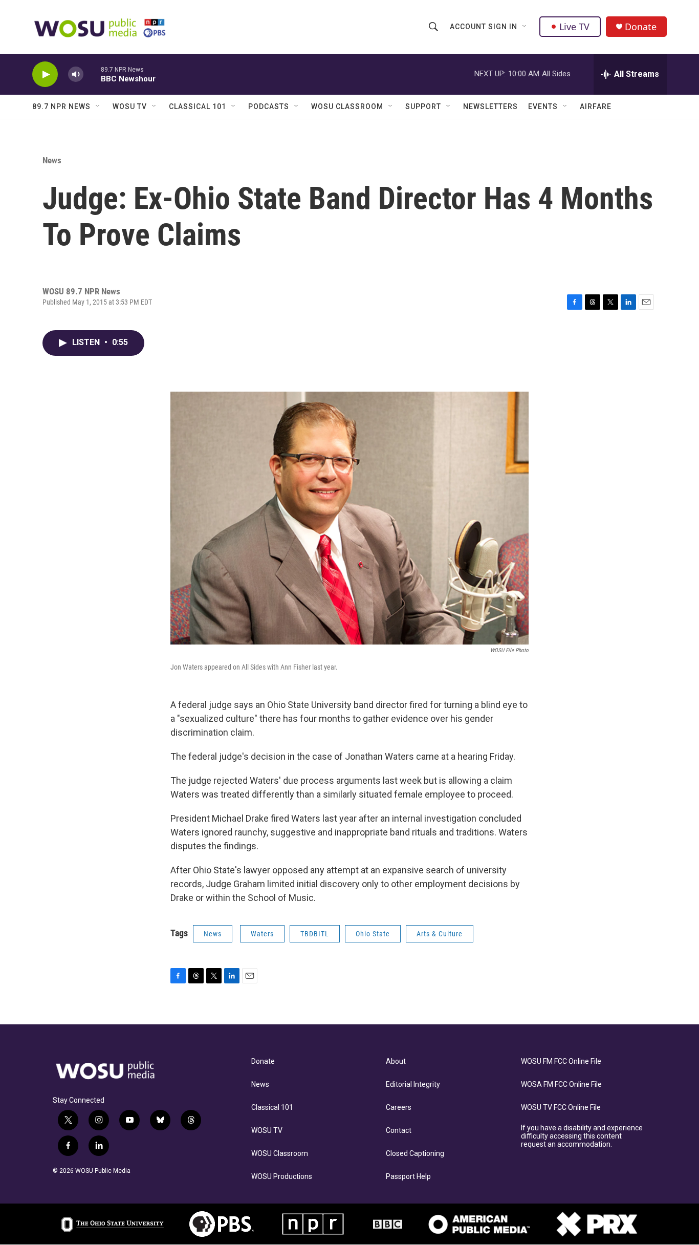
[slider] (92, 74)
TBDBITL (314, 934)
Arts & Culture (440, 934)
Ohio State (373, 934)
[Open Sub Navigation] (525, 27)
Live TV (574, 26)
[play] (45, 74)
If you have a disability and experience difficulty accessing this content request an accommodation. (582, 1136)
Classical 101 (197, 106)
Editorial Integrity (413, 1084)
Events (543, 106)
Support (423, 106)
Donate (641, 27)
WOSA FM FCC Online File (561, 1084)
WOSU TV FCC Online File (561, 1107)
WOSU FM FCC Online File (561, 1061)
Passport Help (408, 1176)
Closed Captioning (415, 1153)
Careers (398, 1107)
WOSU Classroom (347, 106)
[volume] (75, 74)
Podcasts (268, 106)
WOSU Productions (281, 1176)
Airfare (595, 106)
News (51, 160)
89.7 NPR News (61, 106)
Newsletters (490, 106)
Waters (262, 934)
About (396, 1061)
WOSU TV (130, 106)
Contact (398, 1130)
